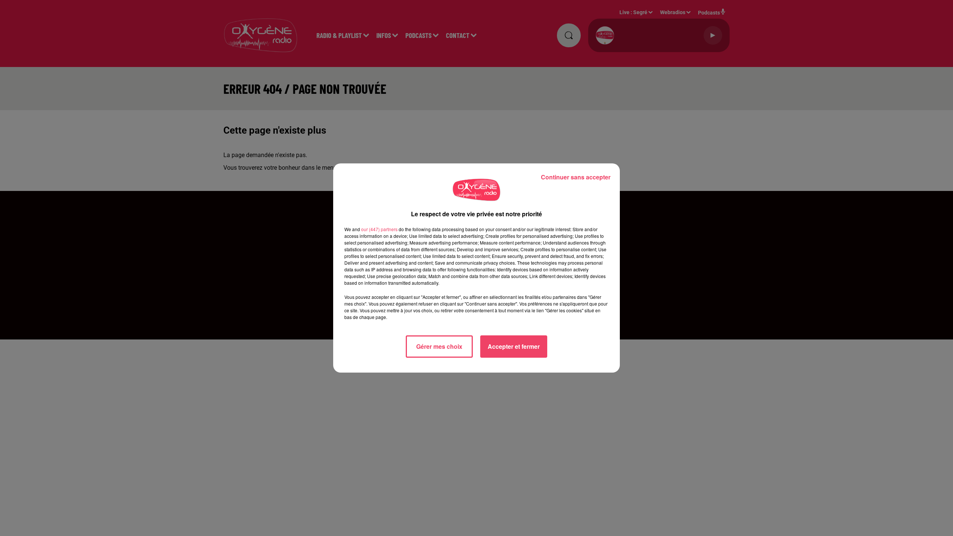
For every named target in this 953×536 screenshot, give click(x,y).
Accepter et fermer (514, 346)
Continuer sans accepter (576, 177)
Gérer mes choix (439, 346)
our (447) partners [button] (379, 229)
